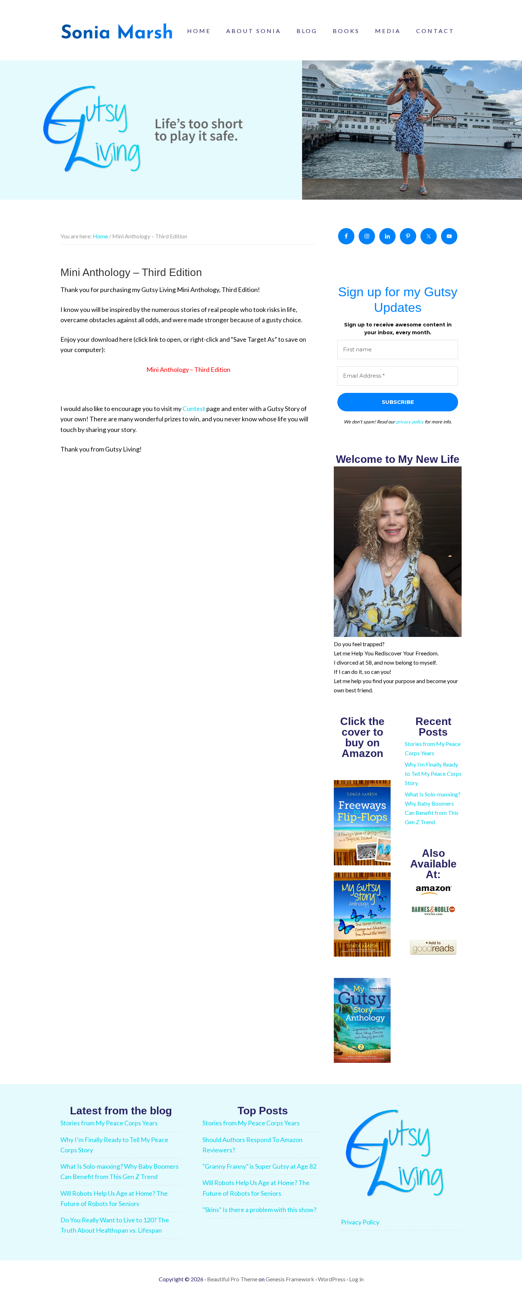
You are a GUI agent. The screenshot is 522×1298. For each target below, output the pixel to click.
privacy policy (410, 421)
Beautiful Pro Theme (232, 1279)
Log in (356, 1279)
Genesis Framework (290, 1279)
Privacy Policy (360, 1222)
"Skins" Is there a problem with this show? (259, 1209)
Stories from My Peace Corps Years (109, 1123)
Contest (194, 408)
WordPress (332, 1279)
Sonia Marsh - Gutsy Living (117, 32)
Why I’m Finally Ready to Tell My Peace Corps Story (433, 773)
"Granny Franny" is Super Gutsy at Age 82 (259, 1166)
